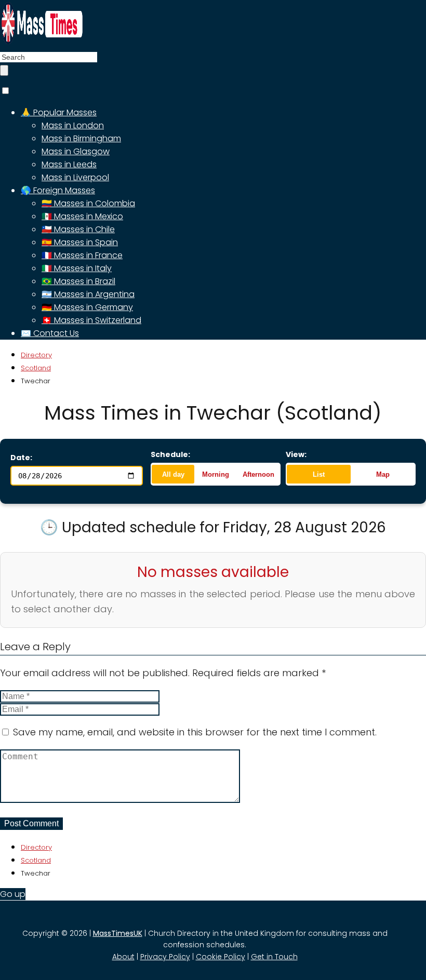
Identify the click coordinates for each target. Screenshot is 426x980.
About (123, 956)
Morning (215, 474)
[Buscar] (4, 70)
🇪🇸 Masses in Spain (80, 242)
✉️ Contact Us (50, 333)
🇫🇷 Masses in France (82, 255)
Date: (21, 457)
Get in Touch (274, 956)
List (319, 474)
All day (173, 474)
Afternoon (258, 474)
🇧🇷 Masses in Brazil (78, 281)
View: (296, 454)
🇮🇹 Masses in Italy (77, 268)
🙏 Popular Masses (59, 112)
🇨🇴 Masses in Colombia (88, 203)
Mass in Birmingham (81, 138)
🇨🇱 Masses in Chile (78, 229)
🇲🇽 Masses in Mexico (82, 216)
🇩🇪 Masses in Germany (87, 307)
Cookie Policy (220, 956)
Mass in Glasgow (76, 151)
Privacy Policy (165, 956)
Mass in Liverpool (75, 177)
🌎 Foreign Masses (58, 190)
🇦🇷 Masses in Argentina (88, 294)
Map (383, 474)
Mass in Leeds (69, 164)
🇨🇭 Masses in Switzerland (91, 320)
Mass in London (73, 125)
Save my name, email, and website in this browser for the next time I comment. (195, 732)
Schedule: (170, 454)
